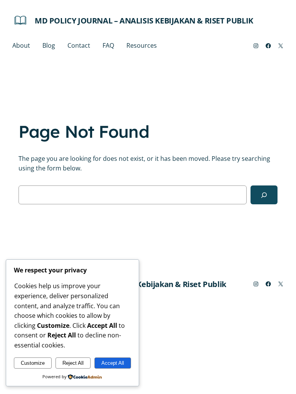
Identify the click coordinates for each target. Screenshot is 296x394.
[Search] (264, 194)
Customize (33, 363)
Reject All (73, 363)
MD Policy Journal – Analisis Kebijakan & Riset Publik (144, 20)
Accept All (112, 363)
